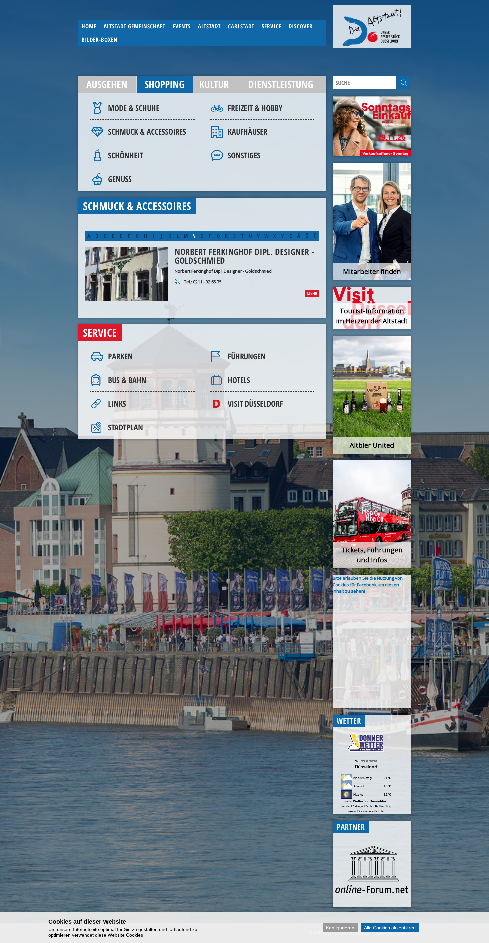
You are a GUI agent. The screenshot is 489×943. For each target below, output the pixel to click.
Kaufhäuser (247, 131)
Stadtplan (125, 427)
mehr (312, 293)
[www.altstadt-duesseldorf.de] (372, 26)
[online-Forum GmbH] (371, 892)
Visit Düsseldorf (255, 403)
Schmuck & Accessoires (147, 131)
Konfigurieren (340, 927)
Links (117, 403)
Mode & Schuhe (133, 107)
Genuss (120, 178)
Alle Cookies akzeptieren (390, 927)
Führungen (247, 356)
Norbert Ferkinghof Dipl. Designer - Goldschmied (244, 256)
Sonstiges (244, 155)
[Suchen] (403, 82)
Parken (120, 356)
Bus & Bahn (127, 379)
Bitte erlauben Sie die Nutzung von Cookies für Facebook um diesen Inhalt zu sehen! (368, 584)
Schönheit (125, 155)
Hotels (239, 379)
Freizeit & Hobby (255, 107)
